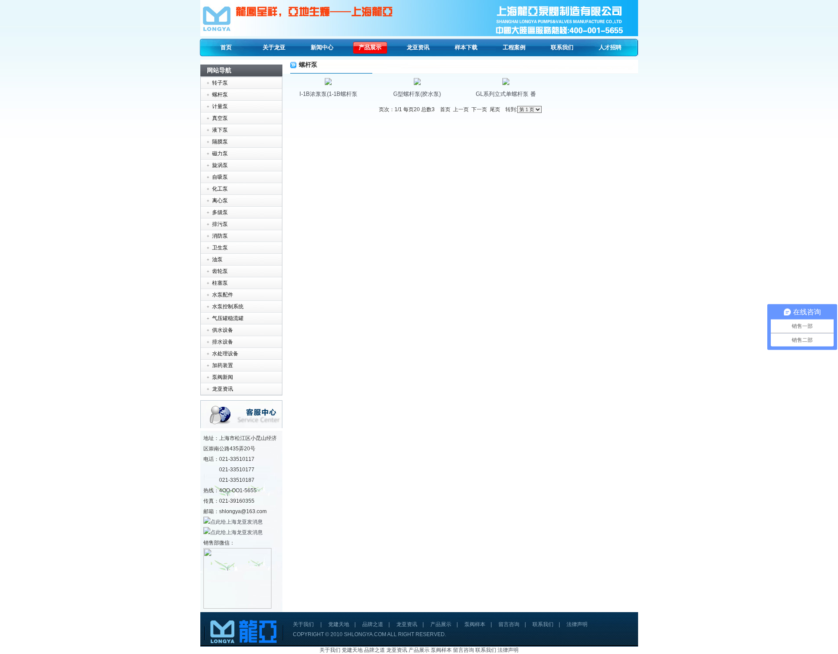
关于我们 (303, 624)
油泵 (217, 259)
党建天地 (338, 624)
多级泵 (220, 212)
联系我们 (562, 47)
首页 (226, 47)
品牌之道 (372, 624)
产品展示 (370, 47)
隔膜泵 (220, 142)
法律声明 (577, 624)
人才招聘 (610, 47)
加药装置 (222, 365)
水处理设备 (225, 354)
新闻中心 (322, 47)
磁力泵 (220, 153)
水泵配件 (222, 295)
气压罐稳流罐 (228, 318)
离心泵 (220, 201)
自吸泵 (220, 177)
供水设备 (222, 330)
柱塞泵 (220, 283)
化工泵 (220, 189)
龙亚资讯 (418, 47)
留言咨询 (508, 624)
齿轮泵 (220, 271)
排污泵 (220, 224)
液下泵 (220, 130)
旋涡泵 (220, 165)
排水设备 (222, 342)
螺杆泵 (220, 95)
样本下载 (466, 47)
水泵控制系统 (228, 306)
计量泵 (220, 106)
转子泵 (220, 83)
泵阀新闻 (222, 377)
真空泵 (220, 118)
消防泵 (220, 236)
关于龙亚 (274, 47)
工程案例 (514, 47)
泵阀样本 (474, 624)
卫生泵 (220, 248)
